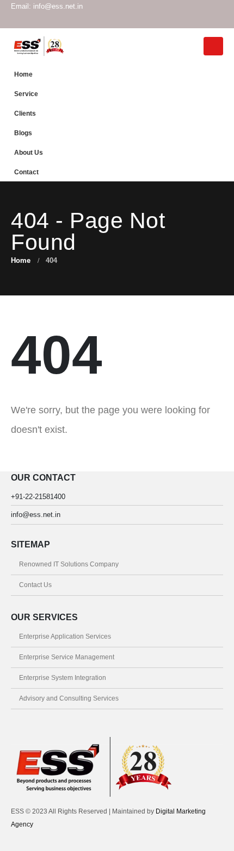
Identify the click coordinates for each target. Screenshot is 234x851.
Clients (25, 113)
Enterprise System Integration (62, 677)
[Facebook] (178, 20)
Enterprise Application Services (65, 636)
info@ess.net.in (35, 514)
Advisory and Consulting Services (69, 698)
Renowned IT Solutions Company (69, 564)
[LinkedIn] (215, 20)
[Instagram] (196, 20)
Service (26, 93)
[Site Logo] (38, 45)
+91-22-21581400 (38, 497)
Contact (26, 171)
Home (23, 74)
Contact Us (35, 584)
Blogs (23, 132)
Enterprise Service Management (66, 656)
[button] (213, 46)
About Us (28, 152)
